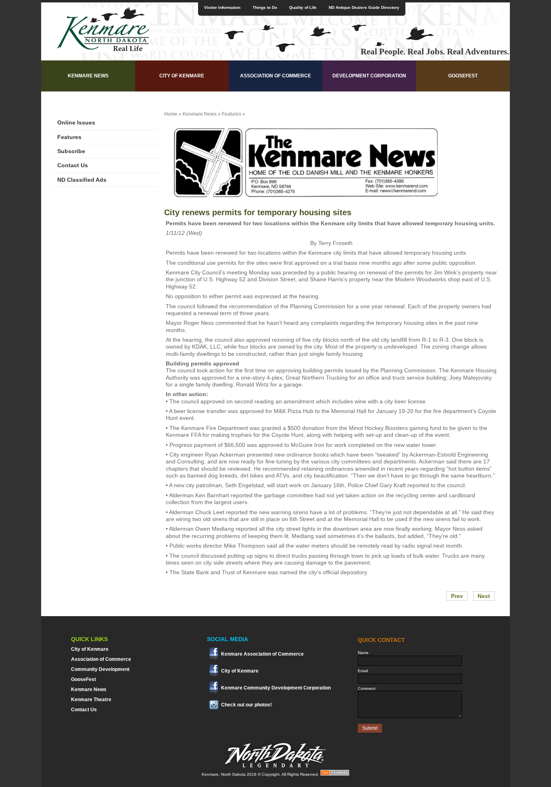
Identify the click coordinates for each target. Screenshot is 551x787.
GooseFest (463, 76)
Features (69, 137)
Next (484, 596)
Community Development (100, 669)
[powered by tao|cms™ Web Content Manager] (334, 774)
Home (170, 114)
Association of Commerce (275, 76)
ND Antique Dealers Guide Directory (364, 7)
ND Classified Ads (81, 180)
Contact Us (72, 165)
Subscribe (71, 151)
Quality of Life (303, 7)
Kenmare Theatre (91, 699)
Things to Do (265, 7)
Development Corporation (369, 76)
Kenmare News (88, 76)
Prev (457, 596)
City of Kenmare (181, 76)
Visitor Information (222, 7)
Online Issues (76, 122)
